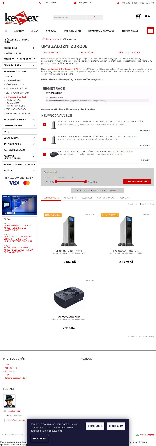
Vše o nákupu (72, 31)
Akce (49, 177)
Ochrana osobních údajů (16, 378)
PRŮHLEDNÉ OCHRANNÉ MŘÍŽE (16, 41)
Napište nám (130, 31)
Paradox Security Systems (19, 164)
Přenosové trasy (15, 84)
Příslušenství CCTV (16, 109)
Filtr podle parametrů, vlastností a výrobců (96, 191)
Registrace (139, 3)
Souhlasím (116, 426)
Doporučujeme (51, 198)
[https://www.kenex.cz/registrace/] (97, 95)
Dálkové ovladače (14, 150)
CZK (148, 3)
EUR (152, 3)
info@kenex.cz (13, 411)
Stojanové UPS (14, 100)
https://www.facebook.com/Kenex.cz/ (24, 420)
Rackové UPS (13, 103)
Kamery (10, 76)
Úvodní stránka (6, 31)
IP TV (6, 131)
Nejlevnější (70, 198)
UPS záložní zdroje (16, 97)
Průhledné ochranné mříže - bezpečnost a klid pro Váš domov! (18, 249)
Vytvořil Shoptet (147, 435)
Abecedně (124, 198)
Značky (8, 170)
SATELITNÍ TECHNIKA (15, 119)
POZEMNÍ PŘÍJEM (13, 125)
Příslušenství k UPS (16, 106)
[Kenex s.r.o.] (22, 18)
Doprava (51, 31)
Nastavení (39, 438)
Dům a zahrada (12, 65)
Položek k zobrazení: (137, 181)
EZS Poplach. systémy (17, 93)
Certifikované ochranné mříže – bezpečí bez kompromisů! (18, 227)
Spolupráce (10, 371)
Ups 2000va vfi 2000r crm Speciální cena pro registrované (101, 121)
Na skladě (52, 172)
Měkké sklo (10, 48)
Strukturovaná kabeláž (19, 113)
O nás (34, 31)
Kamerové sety (13, 80)
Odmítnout (95, 426)
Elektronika (11, 138)
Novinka (61, 177)
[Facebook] (3, 3)
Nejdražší (87, 198)
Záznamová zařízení (16, 89)
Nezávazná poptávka (101, 31)
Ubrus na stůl (13, 53)
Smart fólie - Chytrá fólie (19, 59)
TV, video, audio (12, 144)
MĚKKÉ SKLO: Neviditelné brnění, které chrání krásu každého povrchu (18, 238)
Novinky (19, 31)
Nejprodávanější (105, 198)
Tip (72, 177)
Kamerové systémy (15, 71)
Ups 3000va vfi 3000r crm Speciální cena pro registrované (97, 136)
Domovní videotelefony (12, 157)
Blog (7, 219)
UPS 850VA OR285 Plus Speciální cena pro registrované (95, 151)
